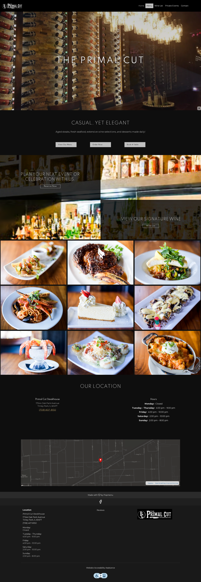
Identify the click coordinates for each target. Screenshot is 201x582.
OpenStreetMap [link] (160, 483)
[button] (33, 262)
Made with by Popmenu (57, 494)
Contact (184, 6)
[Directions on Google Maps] (100, 463)
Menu (149, 6)
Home (141, 6)
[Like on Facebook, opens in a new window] (100, 502)
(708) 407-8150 (30, 523)
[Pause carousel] (199, 108)
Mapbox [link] (150, 483)
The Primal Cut (155, 514)
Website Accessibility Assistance (100, 568)
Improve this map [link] (172, 483)
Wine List (158, 6)
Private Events (172, 6)
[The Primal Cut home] (12, 6)
